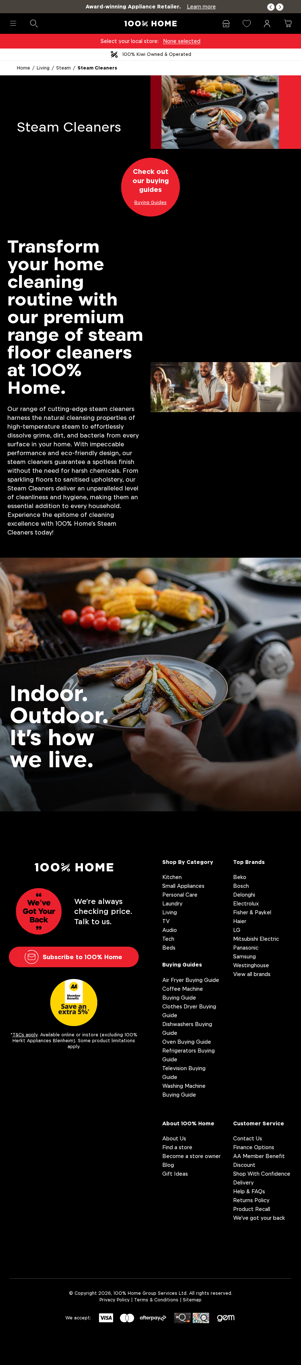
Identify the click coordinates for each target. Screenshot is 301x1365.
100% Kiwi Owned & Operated (156, 54)
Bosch (241, 886)
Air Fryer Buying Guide (190, 980)
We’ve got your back (259, 1218)
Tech (168, 938)
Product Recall (251, 1209)
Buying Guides (182, 964)
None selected (181, 41)
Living (43, 67)
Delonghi (244, 894)
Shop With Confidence (261, 1173)
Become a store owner (191, 1156)
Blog (168, 1165)
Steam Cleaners (97, 67)
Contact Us (247, 1138)
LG (236, 930)
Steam (63, 67)
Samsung (244, 956)
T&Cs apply (24, 1034)
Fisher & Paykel (252, 912)
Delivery (243, 1182)
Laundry (172, 903)
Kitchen (172, 877)
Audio (169, 930)
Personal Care (179, 894)
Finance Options (253, 1147)
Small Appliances (183, 886)
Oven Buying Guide (186, 1041)
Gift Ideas (175, 1173)
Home (23, 67)
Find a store (177, 1147)
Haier (239, 921)
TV (166, 921)
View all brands (252, 974)
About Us (174, 1138)
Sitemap (192, 1299)
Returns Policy (251, 1200)
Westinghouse (251, 965)
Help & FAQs (249, 1191)
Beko (239, 877)
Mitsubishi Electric (256, 938)
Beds (168, 947)
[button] (271, 7)
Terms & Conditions (156, 1299)
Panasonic (245, 947)
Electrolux (246, 903)
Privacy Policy (114, 1299)
